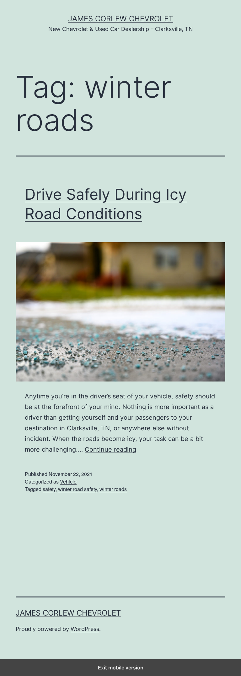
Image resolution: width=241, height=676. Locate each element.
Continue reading (110, 449)
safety (49, 489)
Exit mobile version (120, 667)
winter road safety (77, 489)
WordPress (85, 629)
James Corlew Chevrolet (120, 18)
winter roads (113, 489)
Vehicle (68, 481)
